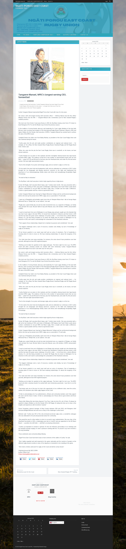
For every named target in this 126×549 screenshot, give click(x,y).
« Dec (82, 62)
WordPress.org (85, 530)
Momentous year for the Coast (25, 472)
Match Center (40, 501)
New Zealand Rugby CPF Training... (68, 472)
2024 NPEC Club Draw (69, 35)
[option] (40, 494)
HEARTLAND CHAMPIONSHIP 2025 (35, 1)
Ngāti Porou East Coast (32, 5)
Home (18, 35)
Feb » (86, 62)
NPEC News (30, 100)
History (45, 1)
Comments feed (86, 527)
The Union (26, 35)
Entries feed (85, 525)
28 (102, 56)
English (54, 522)
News (58, 35)
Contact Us (50, 1)
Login (106, 1)
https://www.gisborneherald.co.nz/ (29, 454)
